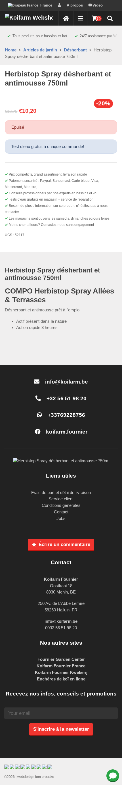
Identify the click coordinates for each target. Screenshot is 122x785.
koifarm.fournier (66, 432)
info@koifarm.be (66, 382)
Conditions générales (61, 505)
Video (97, 5)
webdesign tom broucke (35, 777)
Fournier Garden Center (61, 659)
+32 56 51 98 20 (66, 398)
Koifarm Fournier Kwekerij (61, 672)
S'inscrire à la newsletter (61, 729)
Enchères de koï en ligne (61, 678)
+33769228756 (65, 415)
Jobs (61, 518)
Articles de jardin (40, 49)
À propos (75, 5)
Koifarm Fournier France (61, 665)
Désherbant (75, 49)
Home (10, 49)
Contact (61, 511)
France (46, 5)
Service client (61, 498)
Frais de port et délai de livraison (61, 492)
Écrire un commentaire (64, 544)
